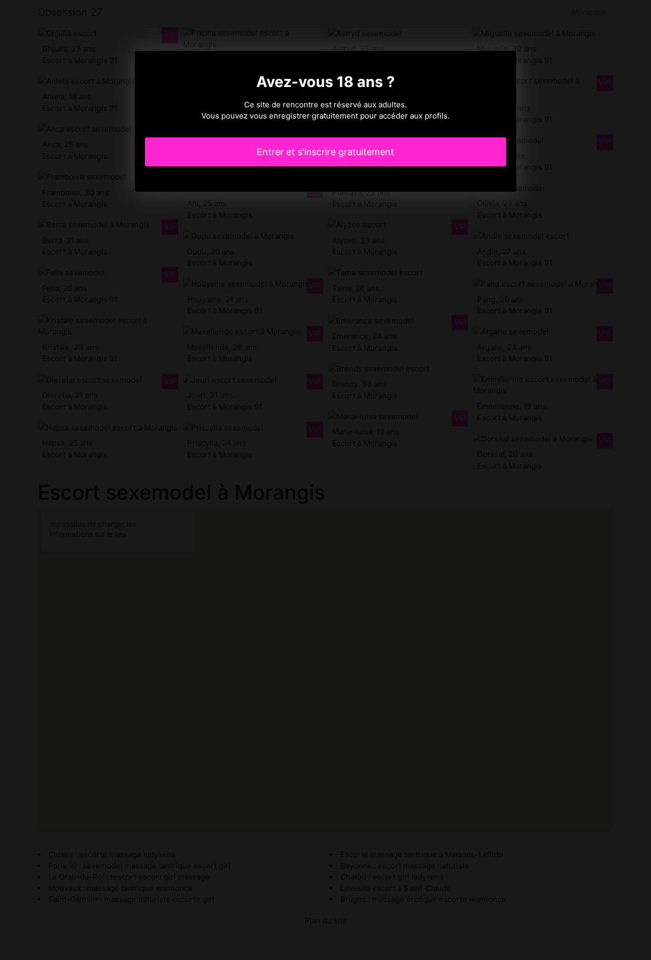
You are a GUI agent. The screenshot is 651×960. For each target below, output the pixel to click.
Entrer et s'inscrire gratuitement (325, 152)
